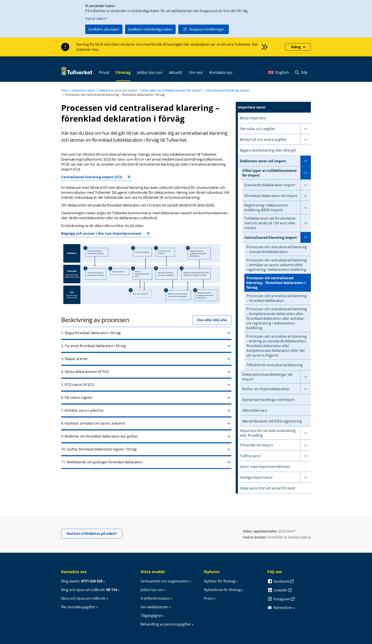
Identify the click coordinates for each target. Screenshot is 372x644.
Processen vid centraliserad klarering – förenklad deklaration (276, 298)
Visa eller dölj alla (212, 320)
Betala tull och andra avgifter (263, 139)
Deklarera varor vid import (118, 90)
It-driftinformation (155, 598)
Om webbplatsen (154, 607)
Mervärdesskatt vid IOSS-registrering (272, 421)
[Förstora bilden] (142, 305)
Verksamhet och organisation (165, 581)
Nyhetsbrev (282, 607)
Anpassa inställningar (206, 29)
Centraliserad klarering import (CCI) (91, 177)
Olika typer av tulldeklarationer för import (171, 90)
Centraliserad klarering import (228, 90)
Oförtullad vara (254, 410)
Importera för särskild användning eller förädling (268, 433)
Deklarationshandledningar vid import (267, 377)
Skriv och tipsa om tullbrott (83, 598)
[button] (146, 333)
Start (64, 90)
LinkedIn (281, 590)
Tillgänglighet (151, 615)
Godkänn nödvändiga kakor (150, 29)
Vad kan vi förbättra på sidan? (94, 533)
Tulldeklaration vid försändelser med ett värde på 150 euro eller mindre (270, 223)
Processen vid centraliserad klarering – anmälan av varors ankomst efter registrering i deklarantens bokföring (276, 265)
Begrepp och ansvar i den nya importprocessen (101, 233)
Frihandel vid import (256, 445)
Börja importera (253, 118)
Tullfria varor (250, 455)
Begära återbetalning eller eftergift (268, 150)
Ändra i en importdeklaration (265, 388)
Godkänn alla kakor (103, 29)
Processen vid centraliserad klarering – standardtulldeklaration (276, 249)
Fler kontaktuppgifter (78, 607)
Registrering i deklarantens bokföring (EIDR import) (266, 207)
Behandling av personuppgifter (166, 624)
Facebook (282, 581)
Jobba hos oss (152, 589)
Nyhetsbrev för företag (222, 589)
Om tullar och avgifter (257, 128)
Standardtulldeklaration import (269, 185)
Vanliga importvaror (256, 477)
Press (208, 598)
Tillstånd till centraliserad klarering (274, 365)
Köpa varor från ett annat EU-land (267, 488)
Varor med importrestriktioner (265, 466)
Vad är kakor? (96, 18)
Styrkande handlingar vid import (268, 399)
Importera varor (83, 90)
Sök (303, 72)
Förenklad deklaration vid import (271, 195)
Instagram (282, 599)
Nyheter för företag (219, 581)
